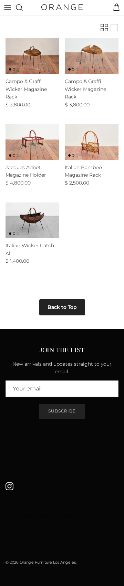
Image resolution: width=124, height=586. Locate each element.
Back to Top (62, 307)
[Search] (22, 7)
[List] (114, 27)
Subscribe (62, 411)
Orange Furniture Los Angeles (48, 562)
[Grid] (104, 27)
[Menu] (7, 7)
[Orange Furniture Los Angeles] (62, 7)
